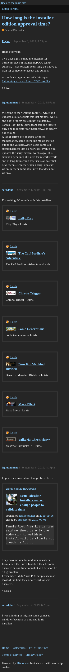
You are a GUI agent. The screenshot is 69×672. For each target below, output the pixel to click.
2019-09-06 (46, 515)
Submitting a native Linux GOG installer (26, 81)
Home (5, 647)
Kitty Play (25, 218)
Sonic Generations (31, 329)
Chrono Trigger (29, 293)
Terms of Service (12, 654)
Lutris (13, 210)
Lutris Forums (10, 8)
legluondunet (27, 515)
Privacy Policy (34, 654)
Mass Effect (26, 404)
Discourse (23, 663)
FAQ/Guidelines (38, 647)
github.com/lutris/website (21, 488)
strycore (23, 519)
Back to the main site (13, 2)
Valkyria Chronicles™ (34, 439)
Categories (19, 647)
